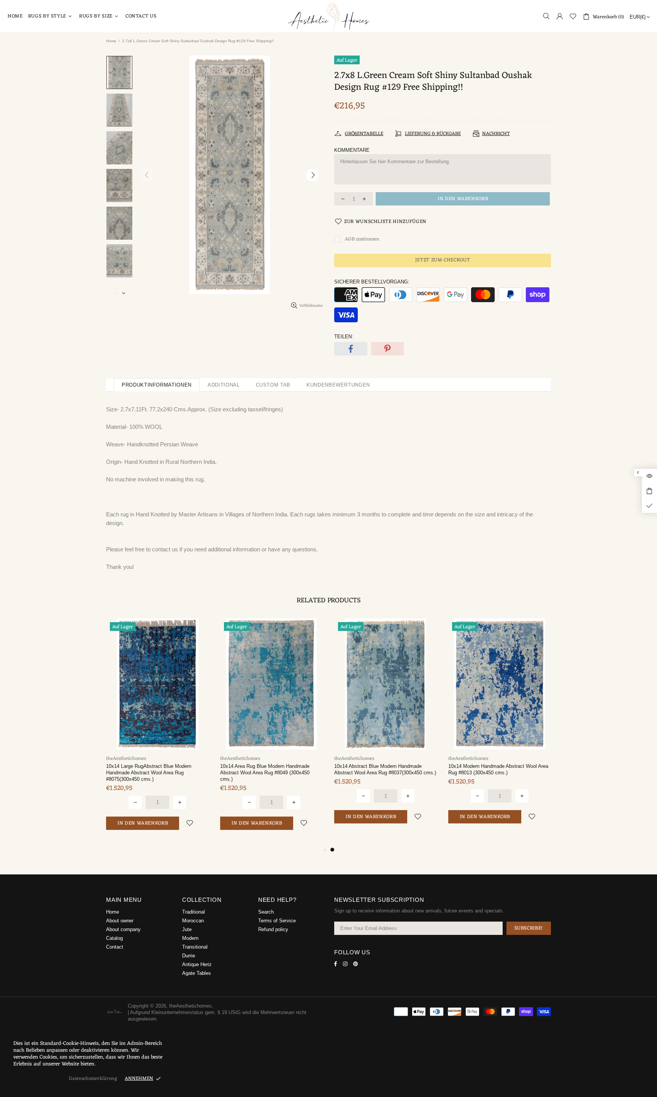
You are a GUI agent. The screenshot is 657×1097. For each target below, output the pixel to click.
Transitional (195, 947)
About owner (119, 920)
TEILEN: (343, 336)
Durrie (188, 955)
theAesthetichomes (328, 16)
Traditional (193, 912)
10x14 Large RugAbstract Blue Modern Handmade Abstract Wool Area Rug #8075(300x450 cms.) (148, 772)
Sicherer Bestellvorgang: (371, 282)
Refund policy (273, 929)
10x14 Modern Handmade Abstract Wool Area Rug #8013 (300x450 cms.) (498, 769)
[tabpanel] (385, 728)
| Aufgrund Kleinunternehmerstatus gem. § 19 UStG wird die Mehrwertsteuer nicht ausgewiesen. (217, 1015)
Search (266, 912)
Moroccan (193, 920)
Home (111, 41)
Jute (187, 929)
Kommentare (352, 150)
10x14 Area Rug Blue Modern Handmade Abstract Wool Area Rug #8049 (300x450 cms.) (264, 772)
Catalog (114, 938)
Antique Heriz (197, 964)
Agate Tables (196, 973)
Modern (190, 938)
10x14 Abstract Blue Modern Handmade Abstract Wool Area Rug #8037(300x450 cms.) (385, 769)
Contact (114, 947)
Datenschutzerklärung (93, 1078)
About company (123, 929)
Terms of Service (277, 920)
